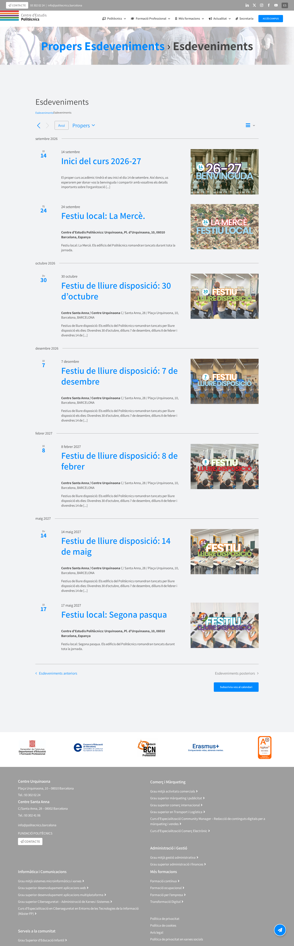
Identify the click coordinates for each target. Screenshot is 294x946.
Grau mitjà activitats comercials (172, 791)
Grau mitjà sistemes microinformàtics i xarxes (49, 881)
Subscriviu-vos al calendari (236, 687)
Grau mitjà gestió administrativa (173, 857)
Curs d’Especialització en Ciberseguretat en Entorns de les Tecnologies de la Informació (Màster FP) (78, 911)
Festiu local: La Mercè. (103, 215)
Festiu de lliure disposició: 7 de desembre (119, 376)
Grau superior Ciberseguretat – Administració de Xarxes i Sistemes (63, 901)
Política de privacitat (164, 918)
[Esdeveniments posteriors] (47, 126)
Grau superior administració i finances (176, 864)
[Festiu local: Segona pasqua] (225, 625)
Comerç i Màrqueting (167, 782)
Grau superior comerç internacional (175, 805)
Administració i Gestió (168, 848)
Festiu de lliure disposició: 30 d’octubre (116, 290)
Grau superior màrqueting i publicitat (176, 798)
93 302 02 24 (37, 5)
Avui (61, 125)
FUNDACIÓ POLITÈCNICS (35, 833)
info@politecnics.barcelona (65, 5)
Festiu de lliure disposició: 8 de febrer (119, 461)
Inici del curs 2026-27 (101, 161)
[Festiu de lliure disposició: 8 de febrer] (225, 466)
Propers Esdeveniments (103, 46)
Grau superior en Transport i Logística (176, 812)
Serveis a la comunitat (36, 931)
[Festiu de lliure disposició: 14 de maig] (225, 551)
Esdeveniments (44, 113)
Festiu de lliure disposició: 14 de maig (116, 546)
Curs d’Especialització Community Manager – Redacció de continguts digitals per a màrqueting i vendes (207, 821)
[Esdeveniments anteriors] (38, 126)
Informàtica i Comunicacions (42, 871)
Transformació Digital (165, 901)
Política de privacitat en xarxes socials (176, 939)
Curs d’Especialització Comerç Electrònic (178, 831)
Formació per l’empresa (166, 895)
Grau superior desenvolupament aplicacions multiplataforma (60, 895)
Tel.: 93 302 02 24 (29, 795)
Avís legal (156, 932)
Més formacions (163, 871)
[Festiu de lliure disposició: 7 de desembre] (225, 381)
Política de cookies (163, 925)
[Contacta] (280, 930)
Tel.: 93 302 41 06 (29, 815)
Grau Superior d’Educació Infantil (41, 940)
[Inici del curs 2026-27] (225, 171)
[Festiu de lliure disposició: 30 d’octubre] (225, 296)
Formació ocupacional (166, 888)
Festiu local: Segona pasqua (114, 614)
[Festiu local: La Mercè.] (225, 226)
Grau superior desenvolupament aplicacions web (52, 888)
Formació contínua (163, 881)
